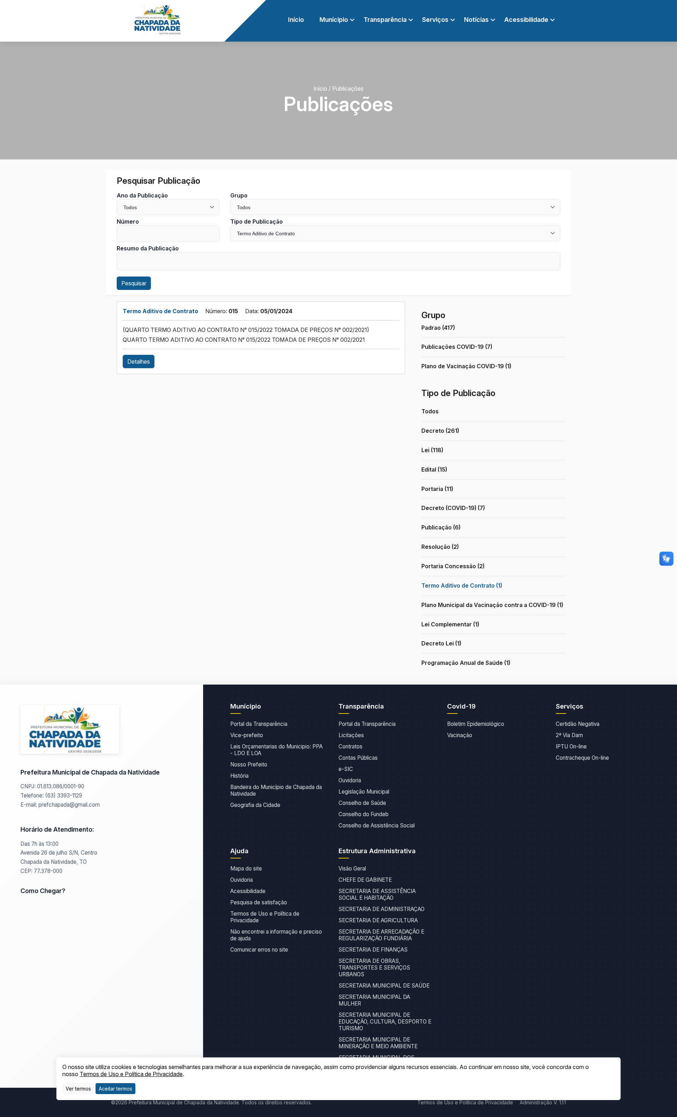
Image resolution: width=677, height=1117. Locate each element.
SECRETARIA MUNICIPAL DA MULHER (374, 1000)
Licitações (351, 735)
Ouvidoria (349, 780)
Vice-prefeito (246, 735)
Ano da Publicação (142, 195)
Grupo (239, 195)
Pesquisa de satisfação (258, 902)
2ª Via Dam (569, 735)
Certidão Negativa (577, 724)
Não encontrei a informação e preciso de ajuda (276, 935)
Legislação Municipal (363, 791)
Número (128, 221)
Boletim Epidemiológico (475, 724)
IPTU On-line (571, 746)
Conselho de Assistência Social (376, 825)
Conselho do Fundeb (363, 814)
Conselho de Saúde (362, 803)
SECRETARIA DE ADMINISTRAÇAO (381, 909)
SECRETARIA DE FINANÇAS (373, 949)
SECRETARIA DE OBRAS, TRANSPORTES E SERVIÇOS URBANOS (374, 968)
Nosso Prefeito (248, 764)
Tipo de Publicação (256, 221)
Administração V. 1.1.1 (543, 1102)
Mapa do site (246, 868)
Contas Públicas (358, 757)
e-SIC (345, 769)
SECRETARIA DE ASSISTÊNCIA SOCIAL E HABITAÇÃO (377, 894)
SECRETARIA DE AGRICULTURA (378, 920)
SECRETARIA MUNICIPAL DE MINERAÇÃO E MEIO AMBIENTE (377, 1043)
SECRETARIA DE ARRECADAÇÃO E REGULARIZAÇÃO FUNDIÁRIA (381, 935)
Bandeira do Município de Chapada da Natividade (276, 790)
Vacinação (459, 735)
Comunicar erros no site (259, 949)
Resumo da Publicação (148, 248)
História (239, 775)
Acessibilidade (248, 891)
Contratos (350, 746)
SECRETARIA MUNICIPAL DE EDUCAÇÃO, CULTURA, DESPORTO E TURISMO (384, 1022)
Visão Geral (352, 868)
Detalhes (138, 361)
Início (296, 19)
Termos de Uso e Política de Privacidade (264, 917)
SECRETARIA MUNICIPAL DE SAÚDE (383, 985)
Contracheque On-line (582, 757)
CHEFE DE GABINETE (365, 879)
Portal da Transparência (258, 724)
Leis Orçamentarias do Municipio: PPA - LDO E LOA (276, 750)
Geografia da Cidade (255, 805)
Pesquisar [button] (133, 283)
